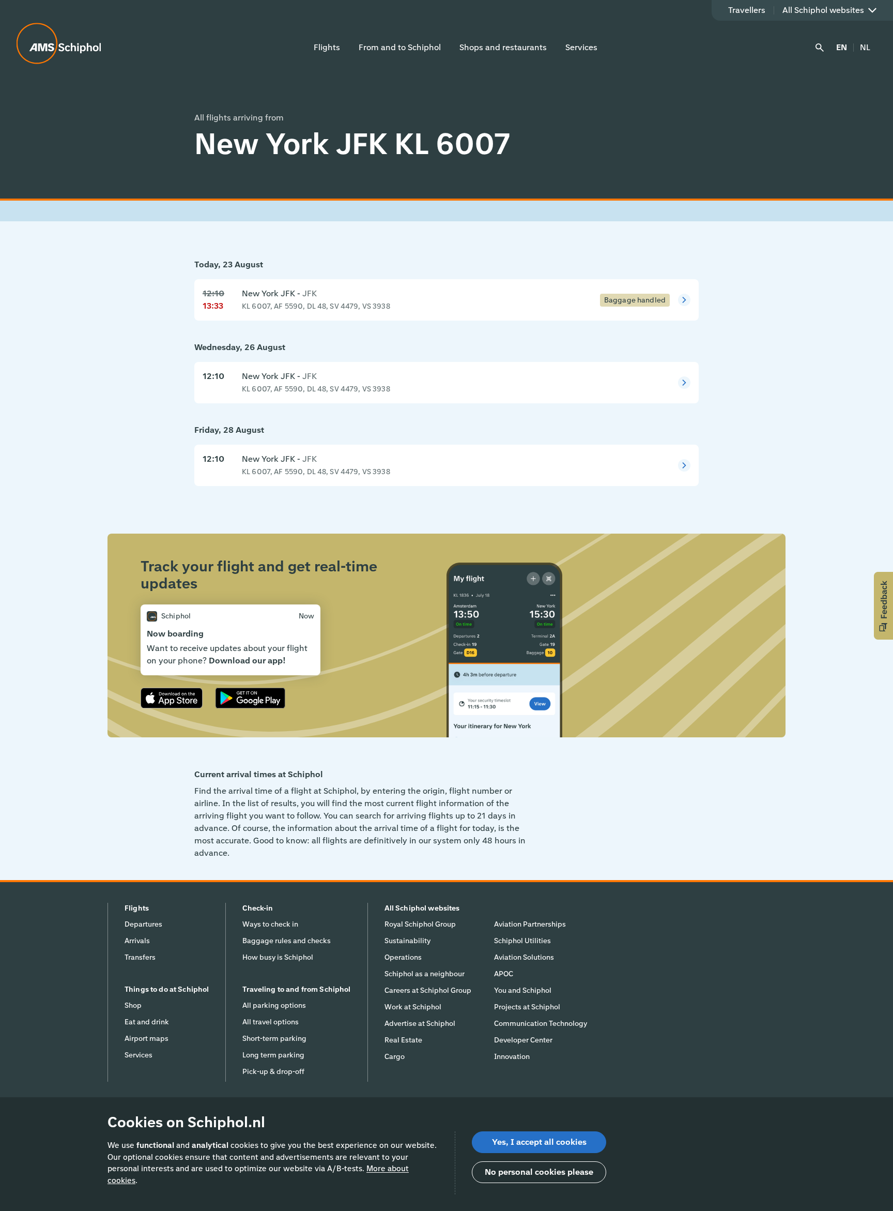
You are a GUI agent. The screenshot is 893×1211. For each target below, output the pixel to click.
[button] (883, 606)
